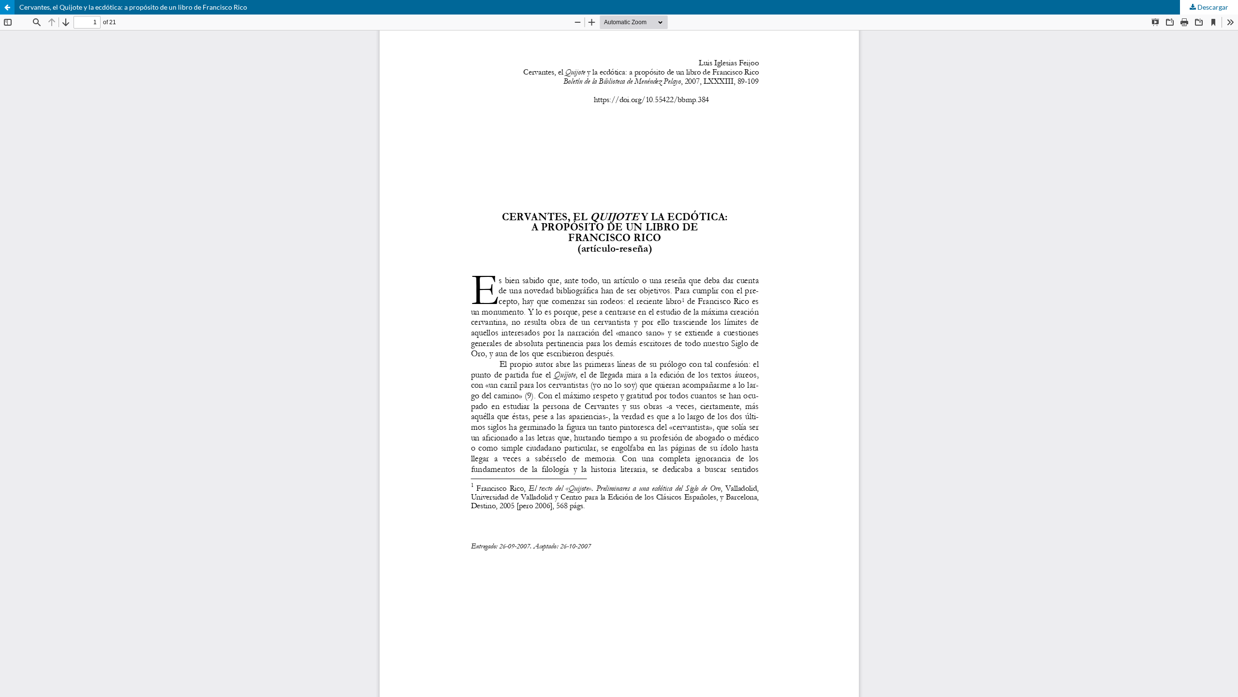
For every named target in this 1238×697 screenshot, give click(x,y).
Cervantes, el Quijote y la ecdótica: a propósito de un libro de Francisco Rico (133, 7)
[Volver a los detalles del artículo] (7, 7)
